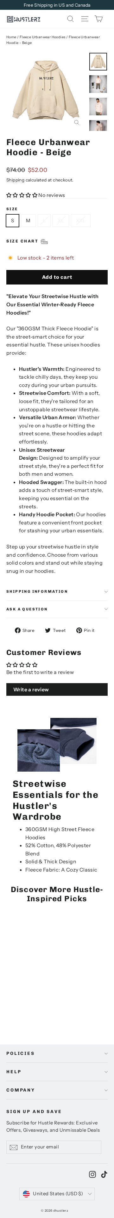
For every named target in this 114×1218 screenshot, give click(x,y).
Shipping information (37, 591)
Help (13, 1071)
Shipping (15, 179)
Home (11, 37)
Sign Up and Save (34, 1111)
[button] (21, 195)
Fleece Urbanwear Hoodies (43, 37)
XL (61, 220)
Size (12, 209)
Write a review (31, 689)
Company (20, 1090)
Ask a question (27, 609)
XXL (81, 220)
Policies (20, 1053)
